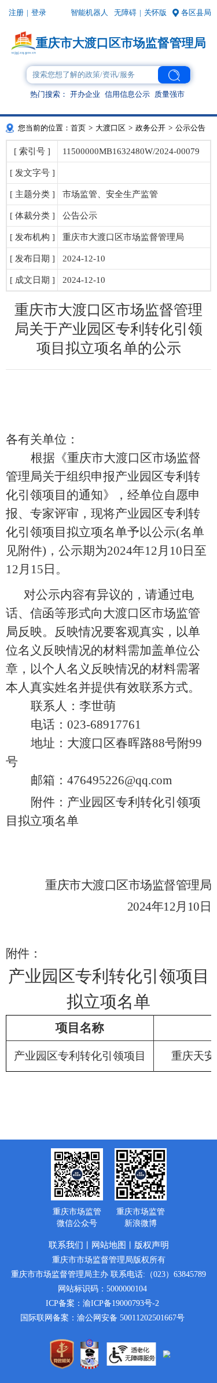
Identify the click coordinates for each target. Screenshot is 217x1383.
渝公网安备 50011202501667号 (131, 1317)
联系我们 (66, 1245)
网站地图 (108, 1245)
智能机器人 (89, 12)
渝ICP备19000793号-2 (121, 1303)
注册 (16, 12)
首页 (78, 127)
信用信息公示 (127, 94)
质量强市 (170, 94)
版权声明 (151, 1245)
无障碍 (125, 12)
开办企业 (85, 94)
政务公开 (150, 127)
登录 (38, 12)
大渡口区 (110, 127)
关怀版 (155, 12)
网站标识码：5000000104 (102, 1288)
